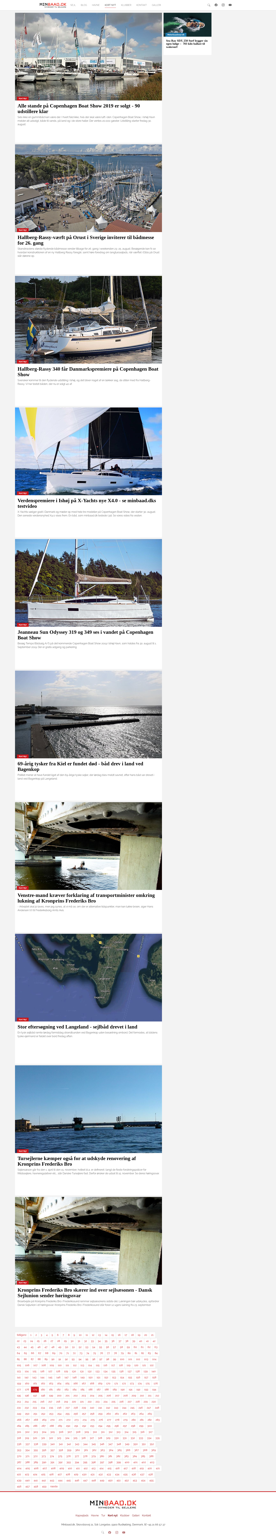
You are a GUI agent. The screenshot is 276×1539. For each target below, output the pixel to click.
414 (101, 1468)
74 (87, 1353)
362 (94, 1450)
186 (90, 1389)
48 (52, 1347)
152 (106, 1377)
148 (75, 1377)
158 (154, 1377)
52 (80, 1347)
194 (154, 1389)
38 (126, 1341)
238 (76, 1407)
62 (149, 1347)
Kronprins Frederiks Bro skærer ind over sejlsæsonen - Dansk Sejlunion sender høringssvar (85, 1292)
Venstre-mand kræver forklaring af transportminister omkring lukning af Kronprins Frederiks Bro (86, 898)
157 (146, 1377)
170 (108, 1383)
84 (156, 1353)
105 (19, 1365)
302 (27, 1431)
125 (34, 1371)
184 (75, 1389)
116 (105, 1365)
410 (70, 1468)
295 (108, 1425)
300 (149, 1425)
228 (138, 1401)
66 (32, 1353)
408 (53, 1468)
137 (130, 1371)
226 (121, 1401)
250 (27, 1413)
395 (85, 1462)
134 (105, 1371)
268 (36, 1419)
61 (142, 1347)
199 (51, 1395)
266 (19, 1419)
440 (27, 1480)
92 (66, 1359)
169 (100, 1383)
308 (78, 1431)
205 (100, 1395)
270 (52, 1419)
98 (107, 1359)
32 (85, 1341)
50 (66, 1347)
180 (43, 1389)
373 (44, 1456)
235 (51, 1407)
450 (110, 1480)
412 (86, 1468)
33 (92, 1341)
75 (94, 1353)
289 (60, 1425)
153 (114, 1377)
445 (68, 1480)
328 (100, 1437)
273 (76, 1419)
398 (110, 1462)
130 (74, 1371)
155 (130, 1377)
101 (130, 1359)
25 (38, 1341)
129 (66, 1371)
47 (46, 1347)
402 (144, 1462)
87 (32, 1359)
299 (141, 1425)
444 (60, 1480)
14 (106, 1334)
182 (59, 1389)
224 (105, 1401)
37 (120, 1341)
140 (154, 1371)
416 (117, 1468)
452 (127, 1480)
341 (61, 1444)
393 (68, 1462)
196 (27, 1395)
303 (35, 1431)
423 (27, 1474)
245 (132, 1407)
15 (112, 1334)
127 (50, 1371)
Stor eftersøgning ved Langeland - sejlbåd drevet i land (77, 1027)
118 (121, 1365)
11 (87, 1334)
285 (27, 1425)
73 (81, 1353)
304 (44, 1431)
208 (125, 1395)
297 (125, 1425)
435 (125, 1474)
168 (92, 1383)
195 (19, 1395)
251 (35, 1413)
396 (93, 1462)
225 (113, 1401)
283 (158, 1419)
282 (150, 1419)
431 (93, 1474)
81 (136, 1353)
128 (58, 1371)
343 (77, 1444)
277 (109, 1419)
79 (122, 1353)
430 (84, 1474)
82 (142, 1353)
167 (84, 1383)
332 (133, 1437)
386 (151, 1456)
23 (24, 1341)
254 (59, 1413)
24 (31, 1341)
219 (66, 1401)
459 (44, 1486)
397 (102, 1462)
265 (150, 1413)
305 (52, 1431)
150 (90, 1377)
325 (75, 1437)
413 (94, 1468)
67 (39, 1353)
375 (60, 1456)
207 (117, 1395)
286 (35, 1425)
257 (84, 1413)
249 (19, 1413)
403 (152, 1462)
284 (19, 1425)
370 (19, 1456)
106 (27, 1365)
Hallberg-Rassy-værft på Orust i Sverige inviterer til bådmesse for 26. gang (86, 240)
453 (135, 1480)
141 (19, 1377)
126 (42, 1371)
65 (25, 1353)
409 (61, 1468)
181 (51, 1389)
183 (67, 1389)
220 (74, 1401)
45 (32, 1347)
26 (45, 1341)
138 (138, 1371)
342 (69, 1444)
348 (119, 1444)
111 (67, 1365)
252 (43, 1413)
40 (140, 1341)
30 (72, 1341)
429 (76, 1474)
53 (86, 1347)
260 (108, 1413)
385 (143, 1456)
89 (46, 1359)
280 (133, 1419)
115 (98, 1365)
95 (86, 1359)
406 (36, 1468)
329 (108, 1437)
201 (67, 1395)
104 (154, 1359)
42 (154, 1341)
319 (27, 1437)
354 (27, 1450)
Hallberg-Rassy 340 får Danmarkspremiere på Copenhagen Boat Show (88, 371)
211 (149, 1395)
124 (27, 1371)
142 (26, 1377)
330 (116, 1437)
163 (51, 1383)
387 (19, 1462)
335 (157, 1437)
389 (36, 1462)
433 (109, 1474)
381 (110, 1456)
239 (84, 1407)
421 (158, 1468)
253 (51, 1413)
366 (128, 1450)
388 (27, 1462)
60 (135, 1347)
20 (145, 1334)
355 (36, 1450)
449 (102, 1480)
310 (95, 1431)
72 (74, 1353)
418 (134, 1468)
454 (143, 1480)
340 (52, 1444)
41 (147, 1341)
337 (27, 1444)
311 (103, 1431)
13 (99, 1334)
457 (27, 1486)
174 (140, 1383)
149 (82, 1377)
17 (126, 1334)
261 (117, 1413)
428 (68, 1474)
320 (35, 1437)
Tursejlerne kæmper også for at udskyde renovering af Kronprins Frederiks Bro (77, 1161)
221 (82, 1401)
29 (65, 1341)
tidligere (21, 1334)
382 (118, 1456)
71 (67, 1353)
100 (122, 1359)
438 (150, 1474)
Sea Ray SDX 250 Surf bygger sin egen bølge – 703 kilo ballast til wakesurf (187, 43)
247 (149, 1407)
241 (100, 1407)
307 (69, 1431)
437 (142, 1474)
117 (113, 1365)
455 (151, 1480)
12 (93, 1334)
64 (18, 1353)
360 (77, 1450)
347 (110, 1444)
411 (78, 1468)
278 (117, 1419)
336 (19, 1444)
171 (116, 1383)
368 (145, 1450)
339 (44, 1444)
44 (25, 1347)
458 (36, 1486)
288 (52, 1425)
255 (67, 1413)
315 (134, 1431)
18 (132, 1334)
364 (111, 1450)
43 (18, 1347)
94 (80, 1359)
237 (67, 1407)
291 (76, 1425)
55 (100, 1347)
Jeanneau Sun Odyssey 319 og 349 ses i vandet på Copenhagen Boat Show (85, 634)
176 (156, 1383)
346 (102, 1444)
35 (106, 1341)
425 (43, 1474)
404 (19, 1468)
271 (60, 1419)
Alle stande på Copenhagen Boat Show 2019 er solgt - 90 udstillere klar (79, 108)
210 (142, 1395)
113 (82, 1365)
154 (122, 1377)
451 (119, 1480)
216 (42, 1401)
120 (136, 1365)
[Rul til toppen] (271, 1534)
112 (75, 1365)
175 (148, 1383)
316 (142, 1431)
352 (152, 1444)
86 (25, 1359)
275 (93, 1419)
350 (135, 1444)
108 (44, 1365)
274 (85, 1419)
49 (59, 1347)
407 (44, 1468)
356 (44, 1450)
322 (51, 1437)
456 (19, 1486)
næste (54, 1486)
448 (94, 1480)
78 (115, 1353)
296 (117, 1425)
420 (150, 1468)
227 (130, 1401)
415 (109, 1468)
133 (98, 1371)
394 (77, 1462)
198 (43, 1395)
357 (52, 1450)
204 (92, 1395)
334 (149, 1437)
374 (52, 1456)
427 (60, 1474)
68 (46, 1353)
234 (43, 1407)
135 (113, 1371)
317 (151, 1431)
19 (139, 1334)
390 (44, 1462)
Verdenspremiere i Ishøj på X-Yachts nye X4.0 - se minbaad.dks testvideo (87, 503)
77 (108, 1353)
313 (118, 1431)
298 (133, 1425)
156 (138, 1377)
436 (134, 1474)
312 (110, 1431)
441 (36, 1480)
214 (27, 1401)
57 (114, 1347)
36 (113, 1341)
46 (39, 1347)
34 (99, 1341)
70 (60, 1353)
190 (123, 1389)
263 (133, 1413)
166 (75, 1383)
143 (34, 1377)
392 (60, 1462)
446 (77, 1480)
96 (93, 1359)
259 (100, 1413)
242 (108, 1407)
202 (75, 1395)
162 (43, 1383)
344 (85, 1444)
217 (50, 1401)
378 (85, 1456)
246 (140, 1407)
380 (102, 1456)
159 (19, 1383)
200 (59, 1395)
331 (125, 1437)
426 (51, 1474)
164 (59, 1383)
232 (27, 1407)
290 (68, 1425)
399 (118, 1462)
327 (92, 1437)
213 (19, 1401)
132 (90, 1371)
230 (154, 1401)
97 (100, 1359)
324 (67, 1437)
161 (35, 1383)
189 (115, 1389)
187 (99, 1389)
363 (102, 1450)
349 (127, 1444)
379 (93, 1456)
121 (144, 1365)
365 (119, 1450)
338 (36, 1444)
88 (39, 1359)
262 (125, 1413)
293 (92, 1425)
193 (146, 1389)
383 (126, 1456)
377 (77, 1456)
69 (53, 1353)
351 (144, 1444)
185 (82, 1389)
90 (52, 1359)
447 (85, 1480)
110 (60, 1365)
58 (121, 1347)
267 (27, 1419)
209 (134, 1395)
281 (142, 1419)
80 (129, 1353)
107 (35, 1365)
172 (124, 1383)
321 (43, 1437)
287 (44, 1425)
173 (132, 1383)
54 (93, 1347)
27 (51, 1341)
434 (117, 1474)
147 (67, 1377)
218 (58, 1401)
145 (50, 1377)
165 (67, 1383)
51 (73, 1347)
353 (19, 1450)
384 (135, 1456)
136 (121, 1371)
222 (90, 1401)
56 (107, 1347)
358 (61, 1450)
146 (58, 1377)
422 (19, 1474)
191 (130, 1389)
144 (42, 1377)
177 (19, 1389)
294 (100, 1425)
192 (138, 1389)
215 (34, 1401)
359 (69, 1450)
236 (59, 1407)
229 (146, 1401)
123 (19, 1371)
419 (142, 1468)
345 (94, 1444)
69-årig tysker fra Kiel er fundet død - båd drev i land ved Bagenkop (80, 766)
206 (109, 1395)
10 (80, 1334)
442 (44, 1480)
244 (124, 1407)
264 (141, 1413)
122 (151, 1365)
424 (35, 1474)
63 (155, 1347)
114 (90, 1365)
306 (61, 1431)
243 (116, 1407)
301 (19, 1431)
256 (76, 1413)
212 (157, 1395)
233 (35, 1407)
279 (125, 1419)
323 (59, 1437)
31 (79, 1341)
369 (153, 1450)
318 (19, 1437)
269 (44, 1419)
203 (84, 1395)
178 (27, 1389)
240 (92, 1407)
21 (152, 1334)
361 (86, 1450)
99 (114, 1359)
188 (107, 1389)
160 (27, 1383)
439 (19, 1480)
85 (18, 1359)
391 (52, 1462)
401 (135, 1462)
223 (98, 1401)
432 (101, 1474)
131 (82, 1371)
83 (149, 1353)
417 (126, 1468)
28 (58, 1341)
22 (18, 1341)
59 (128, 1347)
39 (133, 1341)
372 (35, 1456)
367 (136, 1450)
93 (73, 1359)
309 (86, 1431)
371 (27, 1456)
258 (92, 1413)
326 (83, 1437)
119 (128, 1365)
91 (59, 1359)
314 (126, 1431)
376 (68, 1456)
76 (101, 1353)
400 (127, 1462)
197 (35, 1395)
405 (27, 1468)
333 (141, 1437)
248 (157, 1407)
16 (119, 1334)
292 (84, 1425)
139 (146, 1371)
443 (52, 1480)
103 (146, 1359)
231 (19, 1407)
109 (52, 1365)
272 (68, 1419)
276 (101, 1419)
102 (138, 1359)
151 (98, 1377)
